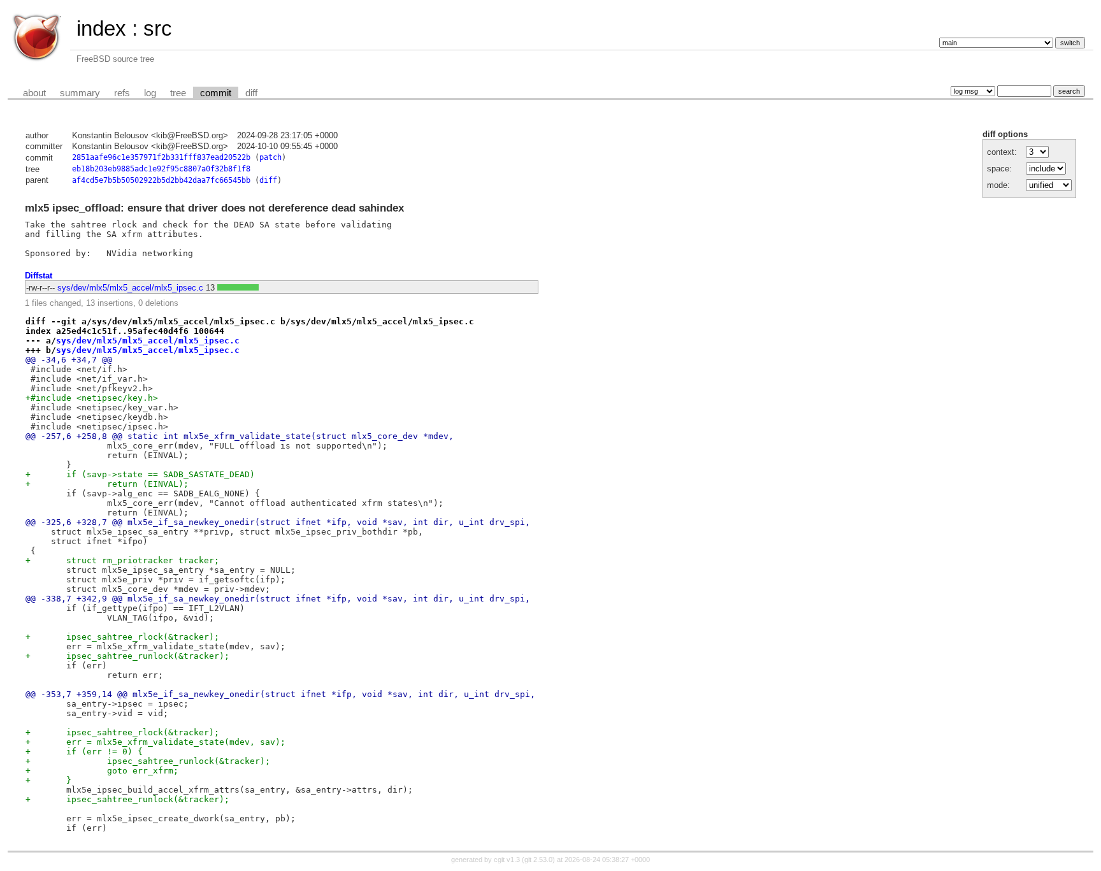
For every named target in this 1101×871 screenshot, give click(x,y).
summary (80, 93)
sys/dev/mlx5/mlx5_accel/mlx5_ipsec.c (130, 287)
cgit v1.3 (507, 859)
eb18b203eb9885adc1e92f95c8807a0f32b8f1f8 (161, 168)
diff (251, 93)
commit (215, 93)
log (150, 93)
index (101, 28)
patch (270, 157)
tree (178, 93)
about (34, 93)
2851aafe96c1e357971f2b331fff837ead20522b (161, 157)
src (157, 28)
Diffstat (38, 275)
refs (122, 93)
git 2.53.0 (538, 859)
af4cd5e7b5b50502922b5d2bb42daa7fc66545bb (161, 180)
